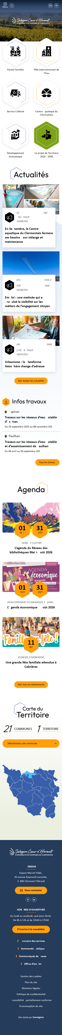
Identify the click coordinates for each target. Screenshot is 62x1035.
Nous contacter (33, 890)
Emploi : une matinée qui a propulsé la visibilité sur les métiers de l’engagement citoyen (27, 302)
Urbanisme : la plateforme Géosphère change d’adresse (24, 364)
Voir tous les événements (31, 684)
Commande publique (32, 948)
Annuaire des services (33, 941)
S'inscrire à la (31, 929)
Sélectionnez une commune (22, 743)
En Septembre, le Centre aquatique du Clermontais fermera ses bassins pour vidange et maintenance (29, 235)
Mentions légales (31, 988)
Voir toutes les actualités (31, 381)
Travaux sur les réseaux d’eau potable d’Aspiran (31, 419)
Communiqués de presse (32, 956)
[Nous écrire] (50, 5)
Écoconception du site (31, 1006)
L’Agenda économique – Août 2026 (31, 607)
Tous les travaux (47, 462)
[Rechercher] (12, 5)
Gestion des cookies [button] (31, 976)
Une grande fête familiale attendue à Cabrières (31, 665)
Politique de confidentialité (31, 994)
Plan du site (31, 982)
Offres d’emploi (32, 964)
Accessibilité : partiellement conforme (31, 1000)
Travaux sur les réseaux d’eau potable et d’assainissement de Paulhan (31, 444)
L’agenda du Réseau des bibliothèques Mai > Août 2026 (31, 550)
